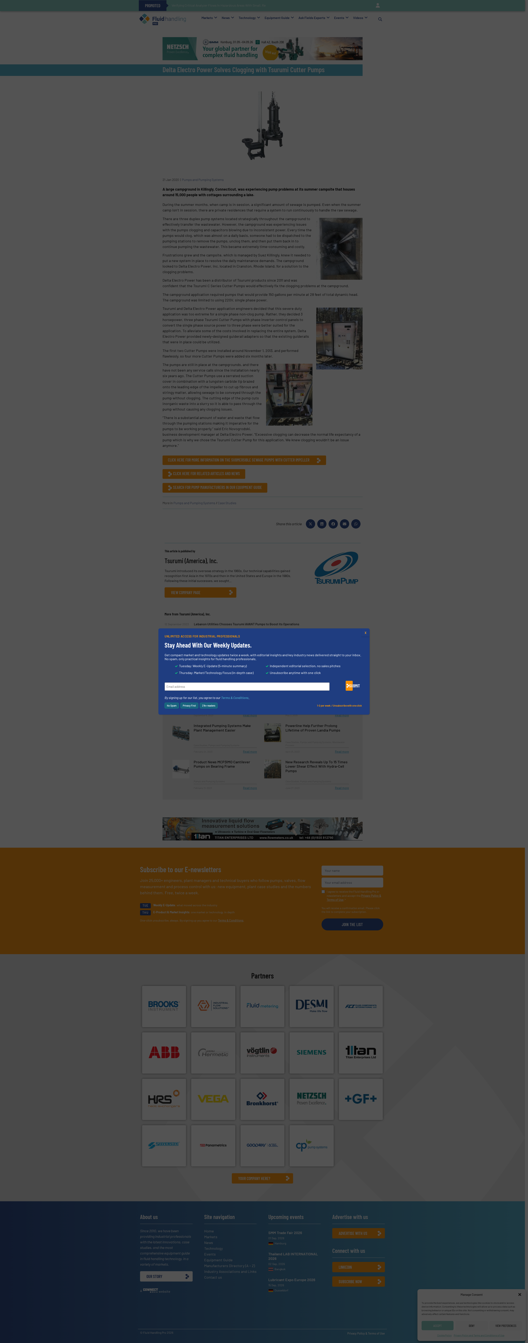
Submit (351, 685)
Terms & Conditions (235, 698)
